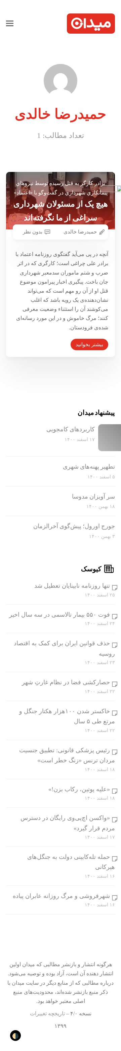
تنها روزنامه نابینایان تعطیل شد (72, 585)
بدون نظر (32, 231)
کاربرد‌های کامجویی (70, 429)
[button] (9, 24)
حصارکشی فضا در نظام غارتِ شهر (66, 682)
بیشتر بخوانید (89, 344)
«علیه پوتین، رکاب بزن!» (79, 789)
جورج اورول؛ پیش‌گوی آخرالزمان (74, 526)
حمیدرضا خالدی (80, 231)
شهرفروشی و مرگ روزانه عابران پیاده (61, 896)
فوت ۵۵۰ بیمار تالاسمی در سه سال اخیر (59, 614)
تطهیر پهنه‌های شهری (89, 466)
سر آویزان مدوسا (93, 496)
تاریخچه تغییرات (47, 1013)
